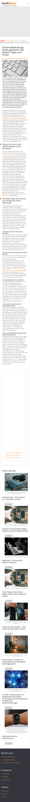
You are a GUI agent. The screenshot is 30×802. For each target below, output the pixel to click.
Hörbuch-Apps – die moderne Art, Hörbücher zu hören (13, 498)
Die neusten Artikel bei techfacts (11, 762)
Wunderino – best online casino (14, 452)
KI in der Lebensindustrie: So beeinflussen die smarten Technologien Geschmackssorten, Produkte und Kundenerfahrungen (15, 699)
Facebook (16, 359)
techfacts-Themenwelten (8, 757)
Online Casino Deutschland (13, 455)
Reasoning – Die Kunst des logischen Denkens (12, 561)
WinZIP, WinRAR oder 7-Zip (16, 299)
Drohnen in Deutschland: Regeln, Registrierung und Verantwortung (15, 530)
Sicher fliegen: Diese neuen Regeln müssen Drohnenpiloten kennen (14, 594)
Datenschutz (5, 791)
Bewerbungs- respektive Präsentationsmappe (14, 118)
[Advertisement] (15, 22)
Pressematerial (6, 779)
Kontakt (4, 797)
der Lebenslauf (6, 257)
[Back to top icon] (26, 798)
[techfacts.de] (9, 4)
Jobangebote (5, 195)
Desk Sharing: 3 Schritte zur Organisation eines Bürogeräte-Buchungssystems (14, 662)
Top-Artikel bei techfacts (8, 760)
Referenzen (5, 777)
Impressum (5, 794)
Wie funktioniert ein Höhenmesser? (9, 737)
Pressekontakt (6, 774)
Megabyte (24, 293)
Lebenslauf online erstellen (9, 154)
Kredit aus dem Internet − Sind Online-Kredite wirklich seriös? (14, 628)
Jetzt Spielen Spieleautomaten (14, 457)
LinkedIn (7, 362)
